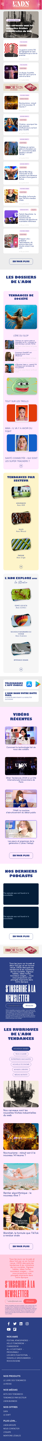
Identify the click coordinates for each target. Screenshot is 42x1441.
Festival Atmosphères (17, 1340)
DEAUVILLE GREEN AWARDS (19, 1358)
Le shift (7, 1415)
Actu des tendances (13, 1394)
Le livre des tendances (14, 1380)
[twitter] (15, 1325)
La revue (7, 1384)
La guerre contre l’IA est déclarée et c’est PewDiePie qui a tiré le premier (28, 52)
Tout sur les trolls (16, 401)
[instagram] (27, 1325)
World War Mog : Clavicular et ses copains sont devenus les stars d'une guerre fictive (28, 175)
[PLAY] (21, 744)
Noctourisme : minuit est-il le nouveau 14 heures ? (27, 105)
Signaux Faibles (24, 98)
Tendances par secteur (14, 1397)
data (5, 1411)
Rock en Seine (13, 1361)
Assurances (21, 503)
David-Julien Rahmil (23, 346)
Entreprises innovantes (21, 1059)
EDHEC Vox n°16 (21, 605)
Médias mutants (24, 209)
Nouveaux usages (13, 20)
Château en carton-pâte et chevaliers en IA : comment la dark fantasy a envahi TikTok (27, 150)
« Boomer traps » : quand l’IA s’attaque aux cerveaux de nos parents (26, 365)
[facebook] (9, 1325)
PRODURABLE (13, 1352)
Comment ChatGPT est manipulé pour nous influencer (23, 354)
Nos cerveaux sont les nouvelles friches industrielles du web (19, 28)
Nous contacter (11, 1428)
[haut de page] (38, 1438)
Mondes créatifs (24, 116)
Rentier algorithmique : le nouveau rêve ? (17, 1194)
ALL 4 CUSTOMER (14, 1349)
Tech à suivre (23, 42)
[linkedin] (20, 1325)
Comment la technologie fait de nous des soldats (21, 748)
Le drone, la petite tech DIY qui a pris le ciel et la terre (27, 74)
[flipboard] (14, 1330)
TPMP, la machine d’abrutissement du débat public (21, 811)
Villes (21, 529)
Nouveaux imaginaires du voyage (21, 633)
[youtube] (9, 1330)
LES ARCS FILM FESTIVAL (17, 1355)
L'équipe (7, 1432)
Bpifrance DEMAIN (21, 660)
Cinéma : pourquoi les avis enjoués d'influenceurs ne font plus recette (28, 127)
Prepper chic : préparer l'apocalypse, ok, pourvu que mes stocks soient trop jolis (26, 243)
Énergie (21, 555)
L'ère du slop (21, 335)
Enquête (33, 209)
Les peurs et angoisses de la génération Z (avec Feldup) (21, 842)
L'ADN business (10, 1401)
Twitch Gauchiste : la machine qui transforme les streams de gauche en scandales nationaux (28, 217)
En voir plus (21, 261)
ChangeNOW (13, 1346)
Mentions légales (12, 1435)
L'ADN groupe (9, 1425)
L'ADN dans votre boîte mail (21, 694)
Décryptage (23, 45)
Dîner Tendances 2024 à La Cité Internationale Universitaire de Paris (21, 780)
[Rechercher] (39, 4)
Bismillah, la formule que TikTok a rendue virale (27, 198)
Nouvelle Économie (21, 1064)
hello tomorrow (15, 1343)
